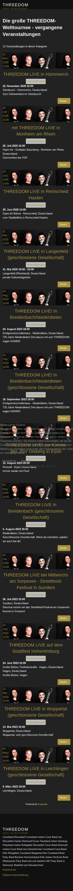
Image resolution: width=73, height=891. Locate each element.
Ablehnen (26, 460)
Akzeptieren (9, 460)
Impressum (50, 465)
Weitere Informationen (28, 465)
